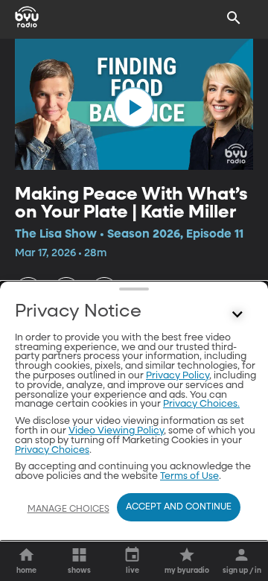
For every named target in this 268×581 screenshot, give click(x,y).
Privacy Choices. (201, 404)
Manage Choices (68, 509)
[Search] (234, 18)
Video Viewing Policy (116, 431)
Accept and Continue (179, 507)
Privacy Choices (52, 450)
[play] (134, 107)
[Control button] (237, 315)
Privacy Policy (177, 376)
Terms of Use (189, 476)
